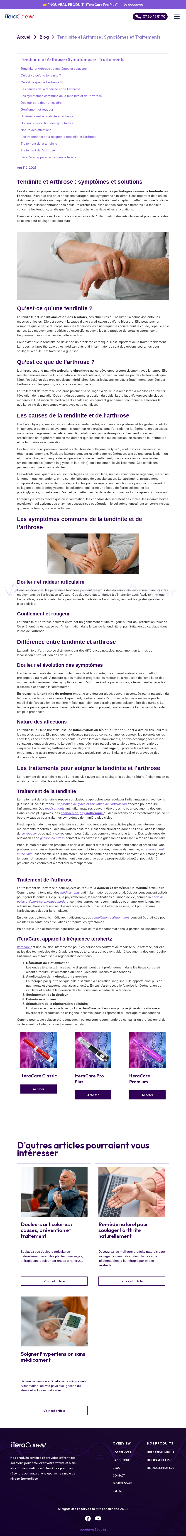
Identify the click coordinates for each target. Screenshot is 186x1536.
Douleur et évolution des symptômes (47, 123)
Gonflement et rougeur (37, 109)
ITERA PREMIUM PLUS (160, 1452)
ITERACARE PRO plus (160, 1467)
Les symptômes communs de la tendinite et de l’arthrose (61, 96)
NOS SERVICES (122, 1452)
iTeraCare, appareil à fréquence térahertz (50, 157)
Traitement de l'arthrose (38, 150)
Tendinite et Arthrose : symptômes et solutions (54, 68)
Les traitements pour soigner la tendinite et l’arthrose (58, 136)
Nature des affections (36, 130)
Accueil (24, 37)
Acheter (38, 1089)
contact (119, 1475)
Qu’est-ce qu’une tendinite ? (41, 75)
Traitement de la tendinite (39, 143)
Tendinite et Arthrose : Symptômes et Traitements (109, 37)
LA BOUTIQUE (121, 1460)
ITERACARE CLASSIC (159, 1460)
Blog (44, 37)
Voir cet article (54, 1281)
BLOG (116, 1467)
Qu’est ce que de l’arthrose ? (41, 82)
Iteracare (24, 947)
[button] (176, 16)
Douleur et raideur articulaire (41, 102)
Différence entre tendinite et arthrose (47, 116)
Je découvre (133, 4)
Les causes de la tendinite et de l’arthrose (51, 89)
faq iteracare (122, 1483)
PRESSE (117, 1491)
